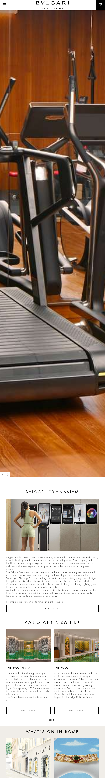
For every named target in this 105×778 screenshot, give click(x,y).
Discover (28, 711)
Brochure (52, 609)
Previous (2, 474)
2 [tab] (54, 720)
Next (7, 474)
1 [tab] (50, 720)
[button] (4, 5)
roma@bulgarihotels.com (51, 602)
